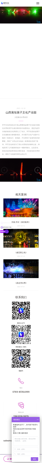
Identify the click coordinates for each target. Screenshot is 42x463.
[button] (38, 170)
